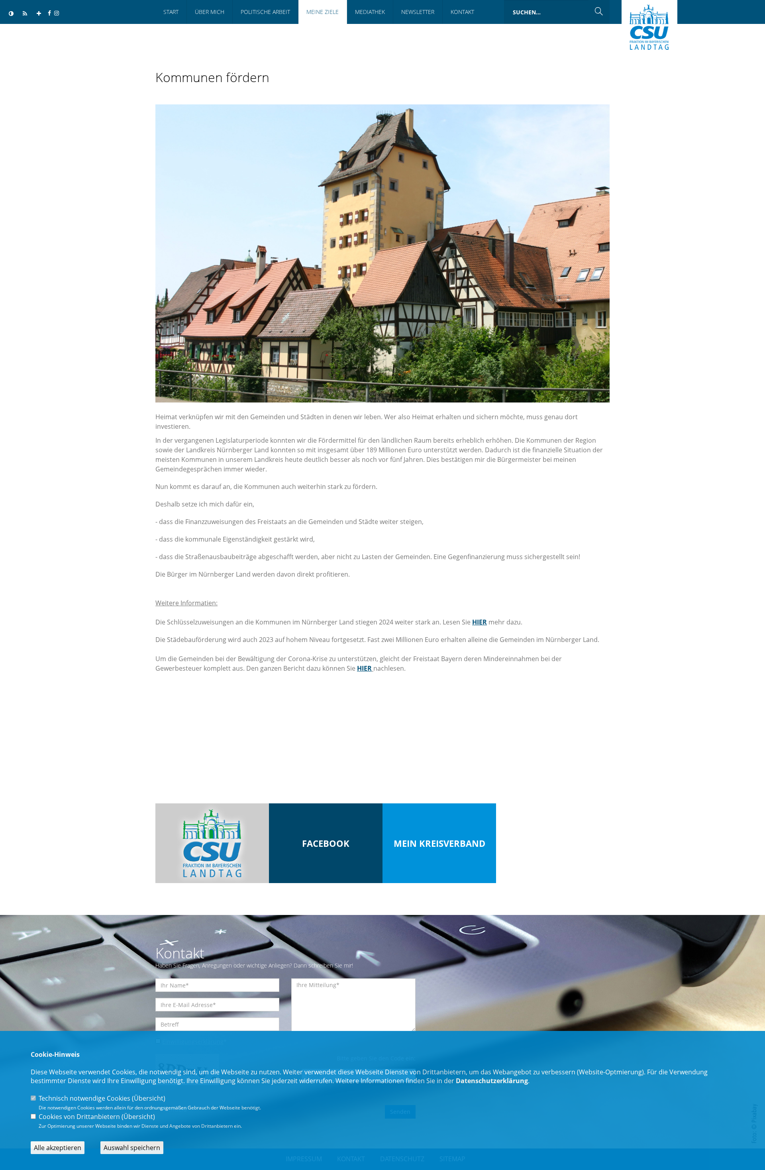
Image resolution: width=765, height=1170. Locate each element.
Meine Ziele (322, 12)
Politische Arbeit (265, 12)
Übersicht (148, 1098)
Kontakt (462, 12)
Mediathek (370, 12)
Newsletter (417, 12)
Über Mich (209, 12)
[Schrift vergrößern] (39, 14)
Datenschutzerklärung (492, 1080)
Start (170, 12)
